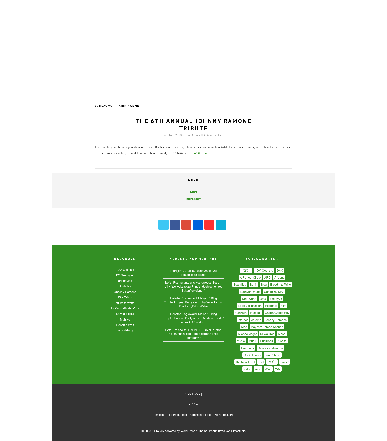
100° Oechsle (125, 269)
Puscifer (282, 341)
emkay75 (276, 298)
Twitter (163, 225)
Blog (264, 284)
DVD (263, 298)
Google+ (186, 225)
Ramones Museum (270, 348)
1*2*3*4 (246, 270)
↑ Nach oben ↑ (193, 394)
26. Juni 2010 (173, 135)
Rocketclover (252, 355)
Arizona (279, 277)
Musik (253, 341)
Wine (268, 369)
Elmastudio (238, 431)
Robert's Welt (125, 325)
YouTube (209, 225)
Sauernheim (273, 355)
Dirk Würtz (125, 297)
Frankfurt (241, 312)
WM (278, 369)
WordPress (188, 431)
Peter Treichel (174, 330)
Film (283, 305)
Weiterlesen (201, 153)
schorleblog (125, 330)
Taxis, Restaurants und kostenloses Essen (199, 272)
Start (193, 192)
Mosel (282, 334)
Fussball (255, 312)
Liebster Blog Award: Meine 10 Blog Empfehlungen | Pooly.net (190, 300)
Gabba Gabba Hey (277, 312)
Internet (243, 320)
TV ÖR (272, 362)
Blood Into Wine (280, 284)
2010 (280, 270)
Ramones (247, 348)
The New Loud (245, 362)
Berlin (253, 284)
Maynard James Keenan (267, 327)
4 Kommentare (213, 135)
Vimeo (221, 225)
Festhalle (271, 305)
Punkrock (266, 341)
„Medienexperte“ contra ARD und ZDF (202, 320)
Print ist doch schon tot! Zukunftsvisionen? (202, 288)
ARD (267, 277)
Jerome (256, 320)
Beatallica (125, 286)
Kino (244, 327)
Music (241, 341)
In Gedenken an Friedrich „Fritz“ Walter (201, 304)
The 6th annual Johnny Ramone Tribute (193, 124)
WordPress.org (224, 415)
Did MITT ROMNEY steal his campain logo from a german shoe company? (195, 334)
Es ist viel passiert (250, 305)
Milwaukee (267, 334)
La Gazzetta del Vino (125, 308)
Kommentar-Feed (201, 415)
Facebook (175, 225)
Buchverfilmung (250, 291)
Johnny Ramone (276, 320)
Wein (258, 369)
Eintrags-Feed (178, 415)
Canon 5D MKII (274, 291)
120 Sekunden (124, 275)
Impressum (193, 199)
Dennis (195, 135)
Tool (261, 362)
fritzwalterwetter (125, 303)
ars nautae (125, 280)
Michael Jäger (247, 334)
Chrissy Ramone (125, 292)
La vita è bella (125, 313)
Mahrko (125, 319)
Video (247, 369)
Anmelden (160, 415)
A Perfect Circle (250, 277)
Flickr (198, 225)
